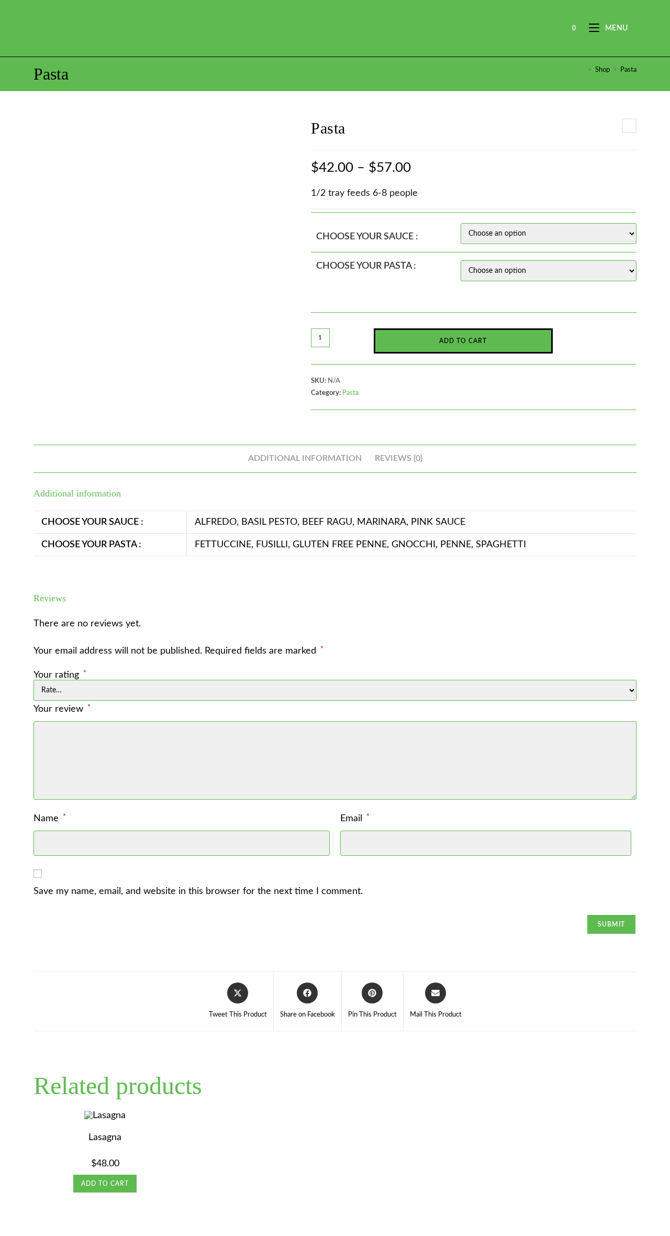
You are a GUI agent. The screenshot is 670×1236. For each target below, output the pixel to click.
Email (355, 818)
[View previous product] (629, 125)
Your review (62, 709)
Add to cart (463, 341)
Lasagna (104, 1137)
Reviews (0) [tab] (398, 458)
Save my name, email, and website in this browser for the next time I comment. (198, 891)
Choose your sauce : (367, 236)
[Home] (582, 70)
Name (50, 818)
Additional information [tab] (305, 458)
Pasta (628, 70)
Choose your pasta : (366, 266)
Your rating (60, 675)
